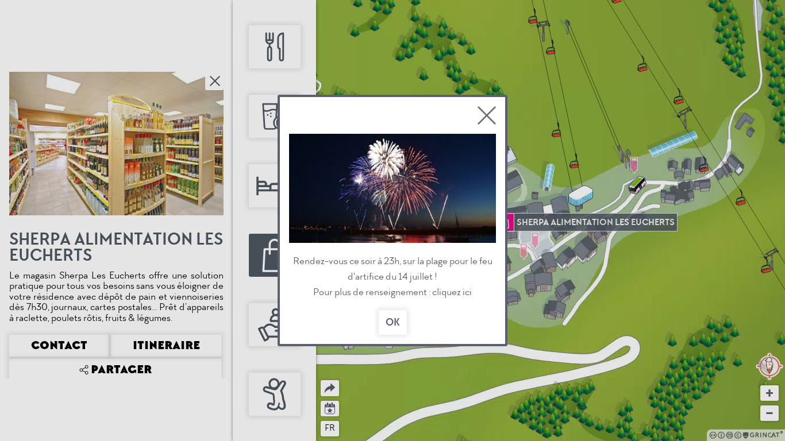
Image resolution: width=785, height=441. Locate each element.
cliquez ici (452, 292)
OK (393, 322)
